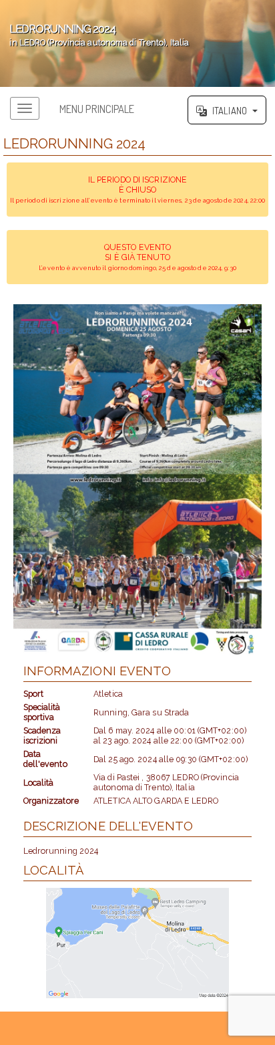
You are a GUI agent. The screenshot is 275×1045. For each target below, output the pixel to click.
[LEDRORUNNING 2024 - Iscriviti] (137, 480)
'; (94, 35)
